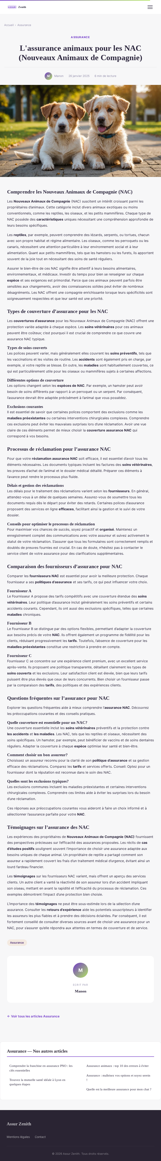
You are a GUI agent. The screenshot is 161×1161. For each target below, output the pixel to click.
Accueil (9, 25)
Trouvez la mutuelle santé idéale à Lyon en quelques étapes (37, 1082)
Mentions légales (18, 1137)
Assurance (24, 25)
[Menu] (150, 7)
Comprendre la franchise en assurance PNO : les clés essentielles (41, 1068)
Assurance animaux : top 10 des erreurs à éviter (117, 1065)
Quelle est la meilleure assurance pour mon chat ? (118, 1089)
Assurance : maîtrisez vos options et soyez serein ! (118, 1078)
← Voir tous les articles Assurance (33, 1016)
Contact (40, 1137)
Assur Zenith (19, 1123)
